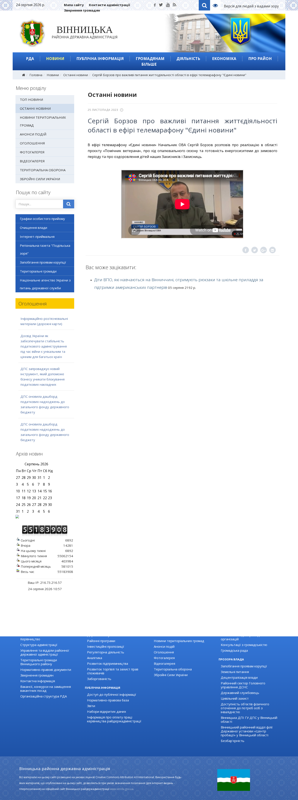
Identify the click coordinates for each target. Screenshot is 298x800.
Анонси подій (33, 134)
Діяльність (188, 58)
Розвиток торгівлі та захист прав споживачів (112, 671)
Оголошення (32, 143)
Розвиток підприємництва (107, 663)
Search (204, 5)
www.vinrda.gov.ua (121, 789)
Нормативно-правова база (108, 700)
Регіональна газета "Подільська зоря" (45, 249)
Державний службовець (240, 692)
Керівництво (30, 639)
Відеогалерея (32, 161)
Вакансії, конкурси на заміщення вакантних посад (45, 688)
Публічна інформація (100, 58)
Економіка (224, 58)
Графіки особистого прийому (42, 218)
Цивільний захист (235, 698)
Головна (35, 75)
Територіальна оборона (42, 170)
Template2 (217, 5)
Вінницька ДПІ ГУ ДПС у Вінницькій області (249, 719)
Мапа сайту (74, 5)
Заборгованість (99, 679)
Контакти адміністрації (109, 5)
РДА (30, 58)
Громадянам (150, 58)
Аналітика (94, 658)
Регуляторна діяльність (105, 652)
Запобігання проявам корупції (43, 262)
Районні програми (101, 641)
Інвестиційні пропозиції (105, 646)
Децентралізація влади (239, 677)
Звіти (91, 706)
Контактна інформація (37, 681)
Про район (260, 58)
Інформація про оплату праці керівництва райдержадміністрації (114, 719)
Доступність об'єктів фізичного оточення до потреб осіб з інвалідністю (245, 708)
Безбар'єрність (232, 740)
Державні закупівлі (101, 635)
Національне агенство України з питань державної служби (45, 284)
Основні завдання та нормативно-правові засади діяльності (47, 631)
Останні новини (75, 75)
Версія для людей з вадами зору (251, 6)
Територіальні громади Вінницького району (38, 662)
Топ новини (31, 99)
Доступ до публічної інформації (111, 694)
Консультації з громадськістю (244, 644)
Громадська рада (234, 650)
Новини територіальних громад (43, 121)
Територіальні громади (38, 271)
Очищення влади (33, 227)
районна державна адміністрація (85, 33)
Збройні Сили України (40, 179)
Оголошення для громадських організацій (244, 637)
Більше (149, 64)
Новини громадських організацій (247, 629)
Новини (55, 58)
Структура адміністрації (38, 644)
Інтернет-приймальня (37, 236)
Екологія (93, 629)
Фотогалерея (32, 152)
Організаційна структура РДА (43, 696)
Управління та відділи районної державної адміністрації (44, 652)
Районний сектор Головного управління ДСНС (243, 685)
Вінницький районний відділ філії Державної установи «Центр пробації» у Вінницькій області (247, 731)
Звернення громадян (82, 10)
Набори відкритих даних (106, 711)
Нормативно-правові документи (45, 669)
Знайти (68, 204)
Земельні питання (235, 672)
